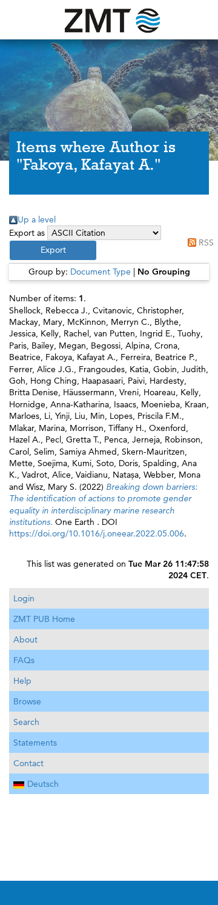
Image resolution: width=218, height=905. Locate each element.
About (25, 639)
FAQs (24, 660)
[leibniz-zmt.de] (109, 19)
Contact (28, 763)
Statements (35, 742)
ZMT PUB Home (44, 618)
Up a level (37, 219)
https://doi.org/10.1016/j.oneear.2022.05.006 (96, 533)
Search (26, 721)
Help (22, 680)
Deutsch (43, 783)
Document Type (100, 271)
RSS (206, 242)
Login (24, 598)
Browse (27, 701)
